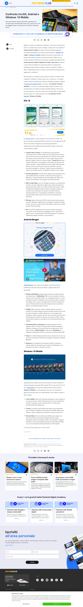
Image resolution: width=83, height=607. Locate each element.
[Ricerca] (75, 3)
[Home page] (41, 3)
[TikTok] (42, 579)
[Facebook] (56, 579)
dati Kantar (30, 387)
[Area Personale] (77, 3)
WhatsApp (45, 40)
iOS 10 (28, 139)
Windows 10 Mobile (35, 55)
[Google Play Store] (22, 585)
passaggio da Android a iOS (33, 84)
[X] (61, 579)
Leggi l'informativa (9, 545)
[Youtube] (47, 579)
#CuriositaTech (57, 438)
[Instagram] (37, 579)
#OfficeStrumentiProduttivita (48, 438)
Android (58, 52)
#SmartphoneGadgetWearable (35, 438)
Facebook (41, 40)
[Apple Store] (10, 585)
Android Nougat (28, 285)
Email (48, 40)
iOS (62, 52)
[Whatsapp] (52, 579)
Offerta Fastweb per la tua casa (61, 0)
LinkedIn (35, 40)
